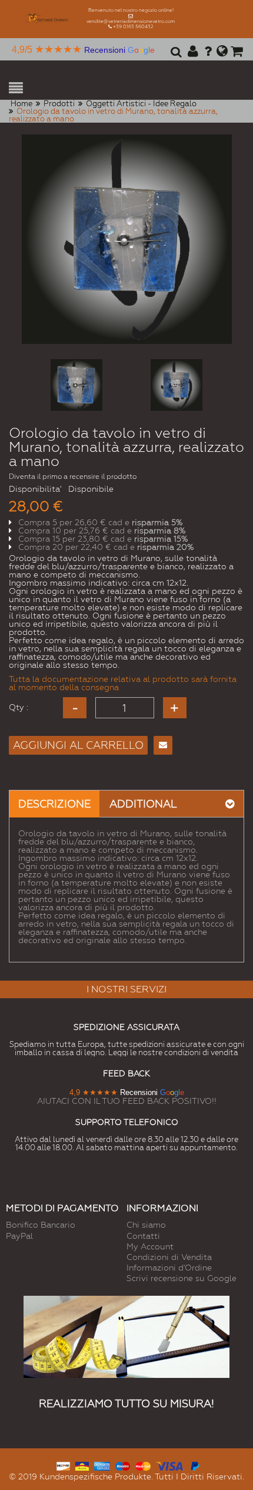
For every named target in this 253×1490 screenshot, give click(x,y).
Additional (143, 804)
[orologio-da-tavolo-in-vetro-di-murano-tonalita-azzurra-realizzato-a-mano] (76, 385)
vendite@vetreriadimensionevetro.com (130, 21)
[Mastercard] (142, 1465)
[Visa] (170, 1465)
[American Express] (102, 1465)
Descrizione (54, 804)
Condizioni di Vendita (169, 1257)
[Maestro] (122, 1465)
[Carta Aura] (82, 1465)
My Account (150, 1246)
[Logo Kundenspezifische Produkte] (47, 19)
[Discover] (63, 1465)
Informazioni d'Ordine (169, 1267)
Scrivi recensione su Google (181, 1278)
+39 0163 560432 (133, 26)
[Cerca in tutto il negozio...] (174, 55)
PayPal (19, 1236)
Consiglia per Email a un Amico (163, 745)
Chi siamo (146, 1224)
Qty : (18, 707)
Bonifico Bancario (40, 1224)
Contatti (143, 1236)
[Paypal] (194, 1465)
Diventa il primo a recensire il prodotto (73, 476)
